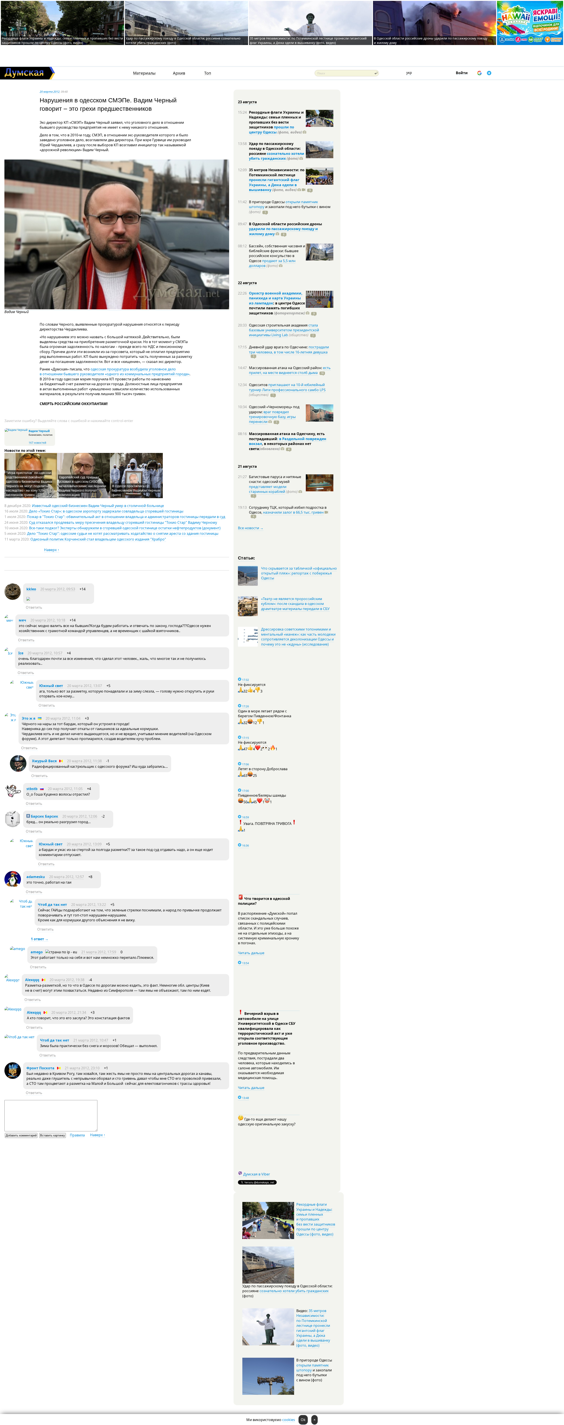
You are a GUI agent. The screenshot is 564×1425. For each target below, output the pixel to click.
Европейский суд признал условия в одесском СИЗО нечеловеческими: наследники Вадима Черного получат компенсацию (82, 486)
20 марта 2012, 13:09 (84, 844)
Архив (179, 73)
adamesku (35, 876)
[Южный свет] (22, 687)
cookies (288, 1419)
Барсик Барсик (44, 816)
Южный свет (51, 685)
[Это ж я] (10, 719)
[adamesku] (12, 886)
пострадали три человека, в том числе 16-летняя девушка (289, 349)
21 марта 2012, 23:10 (82, 1068)
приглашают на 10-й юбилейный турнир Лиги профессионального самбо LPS (287, 387)
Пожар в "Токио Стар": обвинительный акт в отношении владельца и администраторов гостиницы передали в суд (126, 516)
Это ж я (28, 718)
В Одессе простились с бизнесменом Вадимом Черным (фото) (136, 490)
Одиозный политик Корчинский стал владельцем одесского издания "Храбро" (98, 539)
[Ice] (8, 653)
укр (409, 72)
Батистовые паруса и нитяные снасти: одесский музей (275, 479)
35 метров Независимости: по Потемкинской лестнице (276, 172)
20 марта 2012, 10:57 (45, 653)
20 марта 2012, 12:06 (79, 816)
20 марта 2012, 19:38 (67, 979)
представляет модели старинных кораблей (267, 489)
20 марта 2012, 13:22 (88, 904)
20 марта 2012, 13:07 (84, 685)
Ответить (34, 607)
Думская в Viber (256, 1174)
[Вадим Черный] (116, 308)
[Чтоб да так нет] (21, 906)
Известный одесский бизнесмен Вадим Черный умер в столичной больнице (98, 505)
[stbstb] (12, 798)
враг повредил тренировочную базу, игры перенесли (272, 416)
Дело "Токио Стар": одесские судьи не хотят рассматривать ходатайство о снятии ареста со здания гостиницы (122, 533)
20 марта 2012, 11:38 (84, 760)
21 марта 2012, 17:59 (98, 952)
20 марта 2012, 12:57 (66, 876)
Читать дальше (251, 952)
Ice (20, 653)
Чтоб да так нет (52, 904)
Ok (303, 1419)
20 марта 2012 (49, 92)
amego (37, 952)
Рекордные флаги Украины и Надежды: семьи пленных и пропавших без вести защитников (276, 120)
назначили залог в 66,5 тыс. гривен (293, 512)
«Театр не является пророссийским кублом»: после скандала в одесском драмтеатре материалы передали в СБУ (295, 603)
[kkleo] (12, 598)
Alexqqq (32, 979)
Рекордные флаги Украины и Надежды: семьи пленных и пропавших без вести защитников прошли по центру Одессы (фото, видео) (62, 40)
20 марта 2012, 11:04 (63, 718)
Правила (77, 1135)
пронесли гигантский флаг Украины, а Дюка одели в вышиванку (274, 184)
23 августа (247, 102)
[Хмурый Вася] (18, 770)
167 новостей (37, 443)
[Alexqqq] (12, 980)
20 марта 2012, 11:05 (65, 788)
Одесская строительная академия (278, 325)
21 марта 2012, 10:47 (90, 1040)
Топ (207, 73)
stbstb (31, 788)
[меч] (8, 620)
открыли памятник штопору (312, 1367)
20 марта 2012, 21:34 (68, 1012)
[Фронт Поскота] (12, 1077)
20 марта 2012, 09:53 (57, 589)
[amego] (17, 948)
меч (22, 620)
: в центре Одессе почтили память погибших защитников (277, 308)
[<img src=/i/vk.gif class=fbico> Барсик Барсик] (12, 825)
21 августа (247, 466)
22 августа (247, 282)
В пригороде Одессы (267, 201)
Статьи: (246, 557)
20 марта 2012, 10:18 (47, 620)
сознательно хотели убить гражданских (276, 156)
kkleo (31, 589)
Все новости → (250, 528)
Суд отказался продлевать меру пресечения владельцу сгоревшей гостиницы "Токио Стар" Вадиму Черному (123, 522)
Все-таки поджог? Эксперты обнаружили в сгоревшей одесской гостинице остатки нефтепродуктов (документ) (125, 528)
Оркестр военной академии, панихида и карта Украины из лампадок (275, 298)
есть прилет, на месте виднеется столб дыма (290, 370)
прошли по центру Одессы (271, 129)
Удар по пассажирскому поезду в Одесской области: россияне (275, 148)
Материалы (144, 73)
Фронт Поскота (40, 1068)
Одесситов (258, 384)
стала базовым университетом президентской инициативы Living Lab (284, 330)
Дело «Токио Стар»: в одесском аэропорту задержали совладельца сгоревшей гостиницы (106, 511)
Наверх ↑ (51, 549)
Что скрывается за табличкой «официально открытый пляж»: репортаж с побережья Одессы (299, 573)
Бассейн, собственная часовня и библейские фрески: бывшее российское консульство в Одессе (277, 253)
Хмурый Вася (44, 760)
